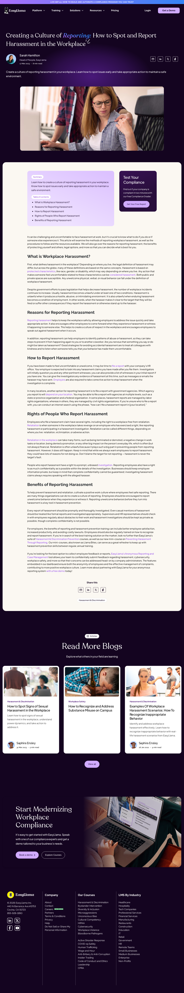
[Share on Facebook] (175, 59)
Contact (49, 905)
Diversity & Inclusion (88, 909)
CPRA (81, 968)
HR (120, 943)
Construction (125, 926)
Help (47, 923)
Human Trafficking (87, 947)
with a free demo (55, 570)
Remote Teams (127, 947)
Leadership (84, 964)
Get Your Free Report (136, 204)
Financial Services (128, 916)
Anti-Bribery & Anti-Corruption (94, 954)
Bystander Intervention (90, 905)
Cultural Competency (89, 919)
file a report (118, 365)
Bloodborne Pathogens (90, 933)
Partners (49, 912)
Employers (59, 379)
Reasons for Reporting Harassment (53, 206)
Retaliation (33, 425)
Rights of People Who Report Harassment (57, 215)
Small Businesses (128, 950)
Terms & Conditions (55, 916)
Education (124, 930)
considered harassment (122, 274)
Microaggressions (87, 912)
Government (125, 940)
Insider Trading (86, 957)
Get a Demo (168, 10)
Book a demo (26, 855)
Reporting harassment (39, 320)
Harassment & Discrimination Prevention (57, 538)
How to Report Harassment (49, 211)
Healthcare (124, 902)
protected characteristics (41, 271)
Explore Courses (53, 855)
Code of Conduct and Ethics (93, 961)
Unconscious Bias (87, 916)
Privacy (49, 919)
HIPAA (81, 923)
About (48, 902)
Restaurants (125, 923)
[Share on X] (167, 59)
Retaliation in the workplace (42, 439)
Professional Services (130, 912)
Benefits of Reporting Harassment (53, 220)
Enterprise (124, 957)
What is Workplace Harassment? (52, 202)
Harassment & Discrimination (93, 902)
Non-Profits (125, 961)
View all (92, 764)
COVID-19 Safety (87, 943)
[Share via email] (153, 59)
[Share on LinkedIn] (160, 59)
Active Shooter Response (91, 940)
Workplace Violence (88, 930)
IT (120, 933)
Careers (49, 909)
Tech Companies (127, 909)
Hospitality (124, 905)
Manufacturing (126, 919)
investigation (105, 464)
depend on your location (59, 394)
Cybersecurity (85, 926)
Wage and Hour (86, 950)
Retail (121, 937)
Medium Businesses (129, 954)
